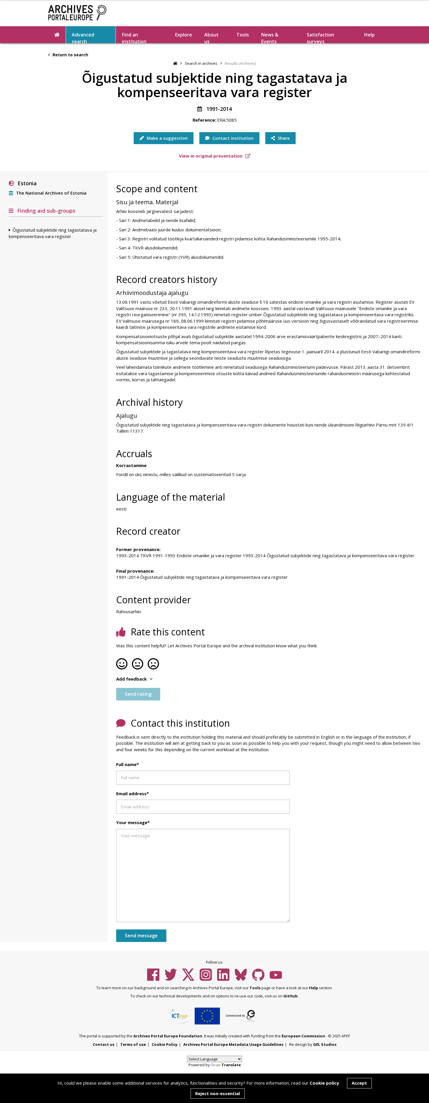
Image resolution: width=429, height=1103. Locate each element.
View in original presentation (211, 156)
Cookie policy (324, 1083)
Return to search (69, 54)
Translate (231, 1064)
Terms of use (133, 1044)
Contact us (103, 1044)
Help (313, 987)
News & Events (269, 37)
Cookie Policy (164, 1044)
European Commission (303, 1036)
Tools (242, 35)
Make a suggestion (167, 138)
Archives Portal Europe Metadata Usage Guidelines (233, 1044)
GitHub (290, 996)
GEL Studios (324, 1044)
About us (211, 37)
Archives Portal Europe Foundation (167, 1036)
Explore (183, 35)
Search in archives (201, 63)
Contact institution (232, 138)
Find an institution (134, 37)
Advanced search (83, 37)
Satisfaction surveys (320, 37)
